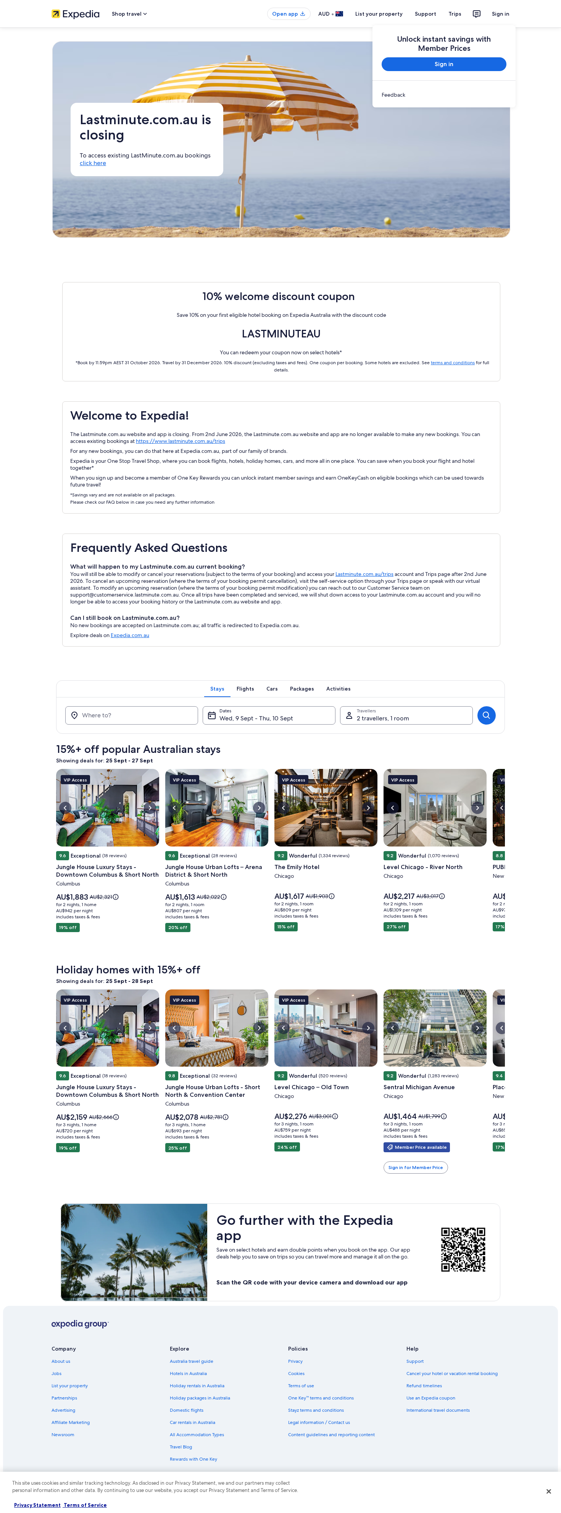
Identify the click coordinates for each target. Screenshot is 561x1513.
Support (425, 13)
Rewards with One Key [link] (193, 1459)
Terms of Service (85, 1505)
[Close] (548, 1491)
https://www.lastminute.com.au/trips (180, 441)
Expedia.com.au (130, 635)
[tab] (217, 688)
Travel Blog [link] (181, 1447)
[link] (444, 95)
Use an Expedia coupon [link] (430, 1398)
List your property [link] (70, 1386)
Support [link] (415, 1361)
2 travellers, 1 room (383, 718)
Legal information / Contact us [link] (319, 1422)
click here (93, 163)
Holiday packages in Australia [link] (200, 1398)
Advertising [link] (63, 1410)
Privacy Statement (37, 1505)
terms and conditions (453, 362)
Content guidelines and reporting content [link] (331, 1435)
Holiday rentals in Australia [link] (197, 1386)
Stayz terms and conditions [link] (316, 1410)
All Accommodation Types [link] (197, 1435)
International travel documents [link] (438, 1410)
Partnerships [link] (64, 1398)
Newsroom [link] (63, 1435)
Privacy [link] (295, 1361)
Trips (454, 13)
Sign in (500, 13)
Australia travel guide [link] (191, 1361)
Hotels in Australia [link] (188, 1373)
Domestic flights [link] (186, 1410)
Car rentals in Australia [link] (192, 1422)
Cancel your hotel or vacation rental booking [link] (452, 1373)
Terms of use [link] (301, 1386)
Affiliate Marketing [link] (71, 1422)
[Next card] (505, 862)
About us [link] (61, 1361)
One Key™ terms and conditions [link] (321, 1398)
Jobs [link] (56, 1373)
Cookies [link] (296, 1373)
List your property (379, 13)
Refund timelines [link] (424, 1386)
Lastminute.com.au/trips (364, 574)
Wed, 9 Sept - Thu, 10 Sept (256, 718)
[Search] (486, 715)
